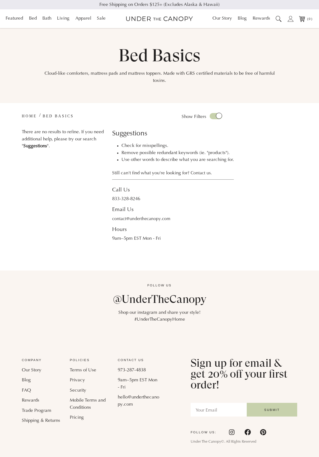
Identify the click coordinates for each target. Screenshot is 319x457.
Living (63, 18)
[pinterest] (263, 432)
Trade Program (36, 410)
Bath (46, 18)
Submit (272, 410)
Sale (101, 18)
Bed (33, 18)
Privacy (77, 380)
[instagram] (232, 432)
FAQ (26, 390)
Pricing (77, 417)
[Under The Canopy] (159, 18)
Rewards (261, 18)
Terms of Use (83, 370)
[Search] (279, 18)
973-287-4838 (132, 370)
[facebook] (248, 432)
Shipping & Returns (41, 420)
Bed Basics (58, 116)
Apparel (83, 18)
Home (29, 116)
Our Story (222, 18)
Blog (242, 18)
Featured (14, 18)
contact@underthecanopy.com (141, 219)
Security (78, 390)
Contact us (201, 173)
